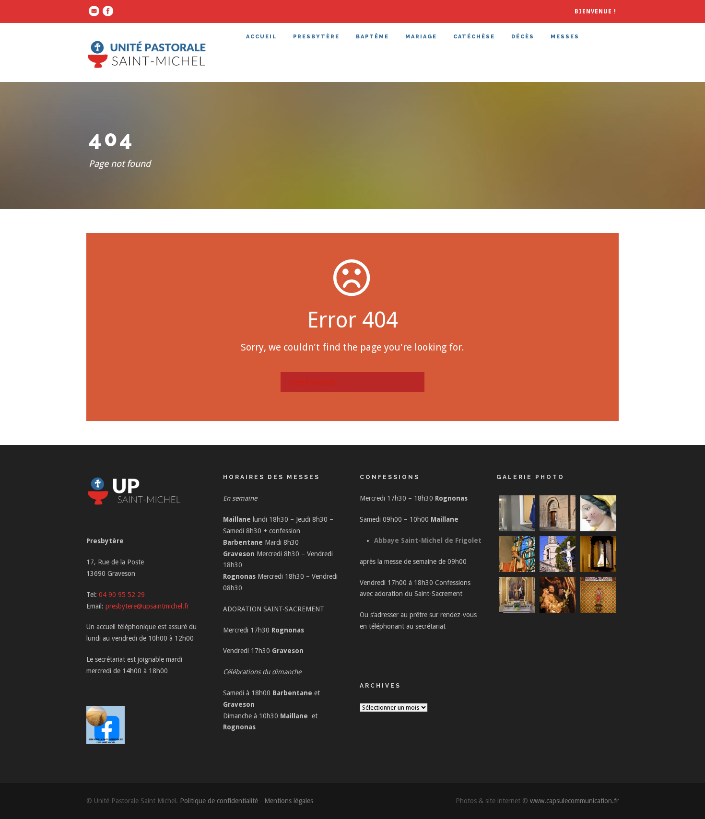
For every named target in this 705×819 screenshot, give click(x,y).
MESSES (565, 37)
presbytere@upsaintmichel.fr (147, 606)
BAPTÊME (372, 37)
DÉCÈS (522, 37)
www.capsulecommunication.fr (574, 801)
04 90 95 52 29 (122, 594)
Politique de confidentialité (219, 801)
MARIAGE (421, 37)
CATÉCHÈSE (474, 37)
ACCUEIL (261, 37)
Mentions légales (288, 801)
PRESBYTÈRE (316, 37)
